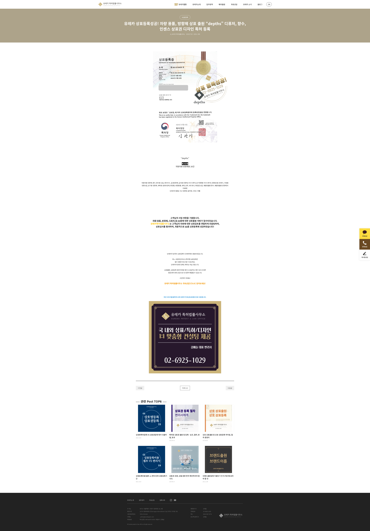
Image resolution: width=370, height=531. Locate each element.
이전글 (140, 388)
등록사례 (162, 500)
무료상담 (234, 4)
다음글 (230, 388)
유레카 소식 (247, 4)
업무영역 (209, 4)
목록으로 (185, 388)
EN (269, 4)
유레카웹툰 (183, 4)
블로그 (260, 4)
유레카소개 (197, 4)
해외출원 (222, 4)
